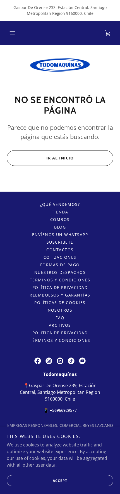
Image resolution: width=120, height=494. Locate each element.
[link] (107, 33)
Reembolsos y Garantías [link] (60, 295)
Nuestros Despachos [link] (60, 272)
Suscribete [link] (60, 242)
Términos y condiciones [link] (60, 280)
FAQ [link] (60, 317)
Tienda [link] (60, 212)
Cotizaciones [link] (60, 257)
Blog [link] (60, 227)
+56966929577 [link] (63, 410)
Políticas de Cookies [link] (60, 302)
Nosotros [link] (60, 310)
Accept (60, 480)
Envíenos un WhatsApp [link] (60, 234)
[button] (12, 33)
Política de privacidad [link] (60, 287)
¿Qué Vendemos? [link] (60, 204)
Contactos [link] (59, 249)
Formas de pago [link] (60, 264)
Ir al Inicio (60, 158)
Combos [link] (60, 219)
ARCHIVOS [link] (60, 325)
